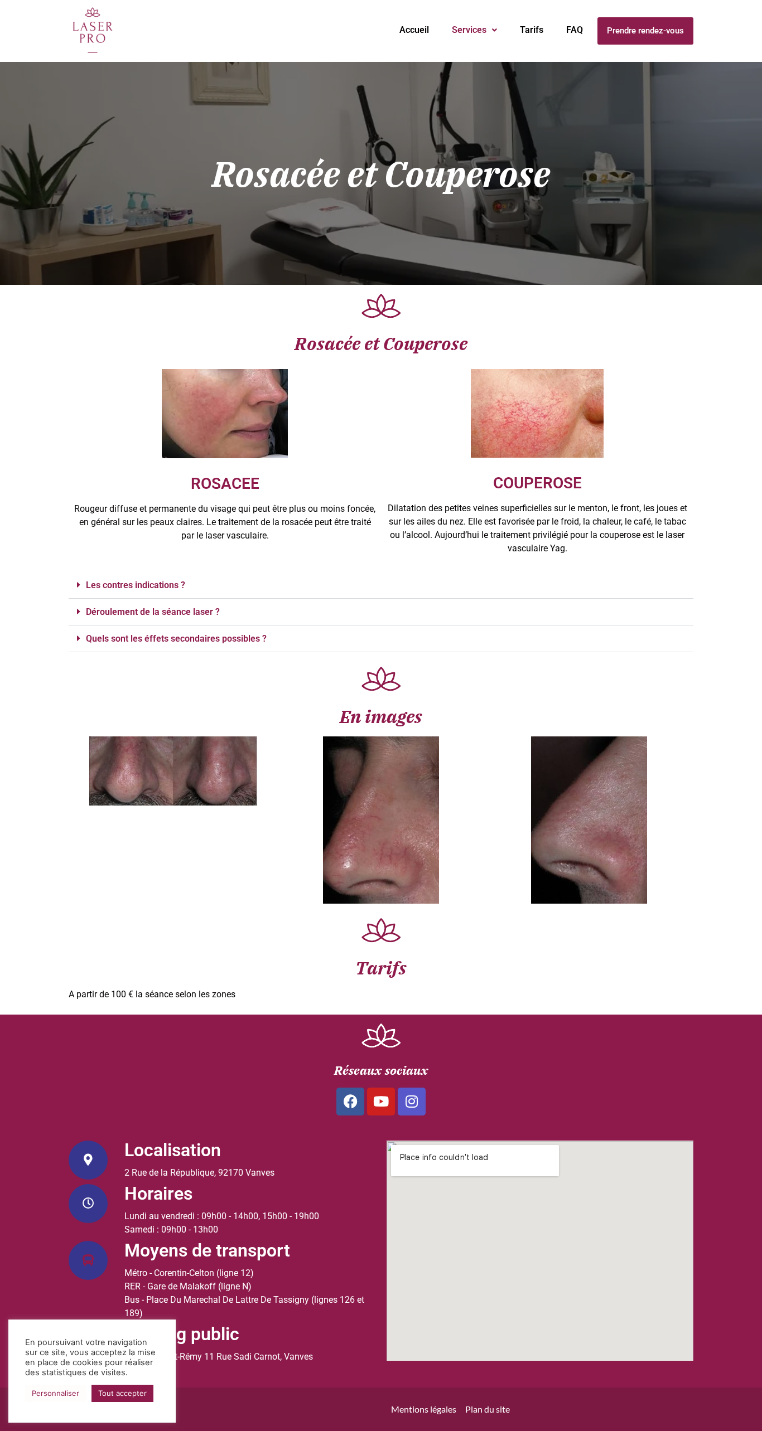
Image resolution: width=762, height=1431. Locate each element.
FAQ (574, 30)
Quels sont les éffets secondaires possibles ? (176, 638)
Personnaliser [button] (55, 1393)
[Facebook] (350, 1101)
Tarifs (531, 30)
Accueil (414, 30)
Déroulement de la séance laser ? (153, 612)
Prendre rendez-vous (645, 31)
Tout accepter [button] (122, 1393)
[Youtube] (381, 1101)
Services (469, 30)
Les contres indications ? (135, 585)
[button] (474, 30)
